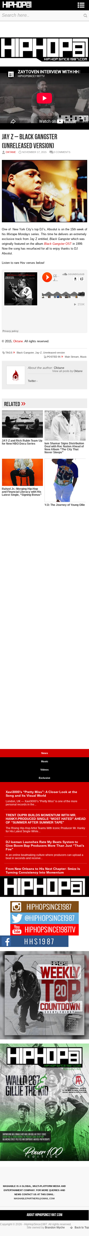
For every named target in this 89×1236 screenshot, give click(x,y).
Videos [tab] (44, 769)
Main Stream (72, 356)
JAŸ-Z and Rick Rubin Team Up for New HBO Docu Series (22, 442)
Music (83, 356)
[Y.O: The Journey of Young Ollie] (65, 480)
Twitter (32, 381)
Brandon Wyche (55, 1227)
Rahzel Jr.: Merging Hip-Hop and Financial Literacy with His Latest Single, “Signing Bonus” (22, 491)
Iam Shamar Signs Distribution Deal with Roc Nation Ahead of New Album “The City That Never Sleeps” (64, 448)
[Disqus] (44, 569)
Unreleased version (54, 352)
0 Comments (62, 152)
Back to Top (82, 1227)
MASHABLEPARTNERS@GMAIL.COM (34, 1198)
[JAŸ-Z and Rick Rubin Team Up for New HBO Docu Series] (22, 424)
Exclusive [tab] (44, 778)
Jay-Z (38, 352)
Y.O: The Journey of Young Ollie (64, 505)
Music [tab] (44, 761)
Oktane (11, 152)
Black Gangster (25, 352)
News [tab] (44, 753)
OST (58, 243)
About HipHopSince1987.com (44, 1215)
